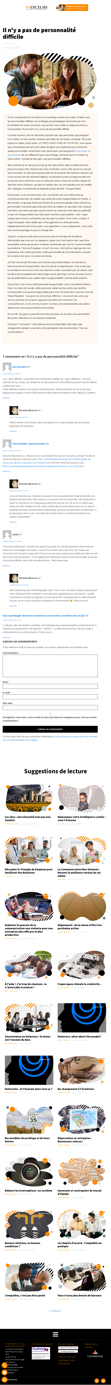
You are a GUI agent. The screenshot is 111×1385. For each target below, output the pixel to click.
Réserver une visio (67, 1357)
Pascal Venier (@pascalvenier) (29, 443)
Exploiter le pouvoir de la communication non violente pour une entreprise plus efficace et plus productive (29, 929)
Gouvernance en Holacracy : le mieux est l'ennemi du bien (27, 1038)
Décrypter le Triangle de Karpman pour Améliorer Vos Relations (29, 871)
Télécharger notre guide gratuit (66, 1361)
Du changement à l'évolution (76, 1089)
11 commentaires (25, 1093)
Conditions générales (68, 1351)
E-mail (7, 692)
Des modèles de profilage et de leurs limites (27, 1139)
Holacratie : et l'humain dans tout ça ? (28, 1089)
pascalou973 (19, 367)
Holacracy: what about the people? (79, 1036)
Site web (7, 703)
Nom (6, 682)
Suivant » (57, 1311)
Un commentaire (26, 991)
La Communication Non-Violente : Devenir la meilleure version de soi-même (79, 872)
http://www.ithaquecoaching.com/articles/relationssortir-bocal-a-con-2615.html (43, 466)
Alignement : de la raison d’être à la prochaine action (80, 926)
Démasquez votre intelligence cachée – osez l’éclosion (82, 818)
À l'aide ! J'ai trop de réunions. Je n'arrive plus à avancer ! (26, 985)
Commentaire (11, 653)
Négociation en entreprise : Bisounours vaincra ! (75, 1139)
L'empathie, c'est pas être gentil (25, 1295)
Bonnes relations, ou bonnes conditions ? (22, 1244)
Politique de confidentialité (68, 1347)
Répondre (6, 398)
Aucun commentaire (29, 824)
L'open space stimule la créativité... (80, 984)
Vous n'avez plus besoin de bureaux (80, 1295)
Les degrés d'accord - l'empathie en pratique (80, 1244)
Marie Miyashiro (16, 296)
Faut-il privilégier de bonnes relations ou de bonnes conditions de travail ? (44, 615)
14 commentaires (25, 1145)
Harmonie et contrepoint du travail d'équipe (79, 1192)
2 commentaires (78, 988)
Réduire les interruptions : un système (28, 1190)
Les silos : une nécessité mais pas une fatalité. (28, 818)
